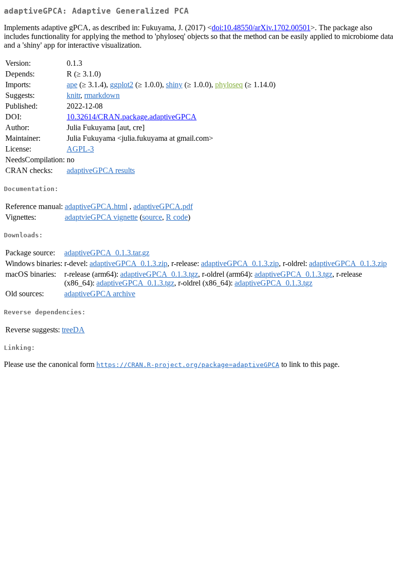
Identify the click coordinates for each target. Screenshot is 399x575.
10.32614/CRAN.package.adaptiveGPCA (132, 117)
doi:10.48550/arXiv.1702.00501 (261, 27)
